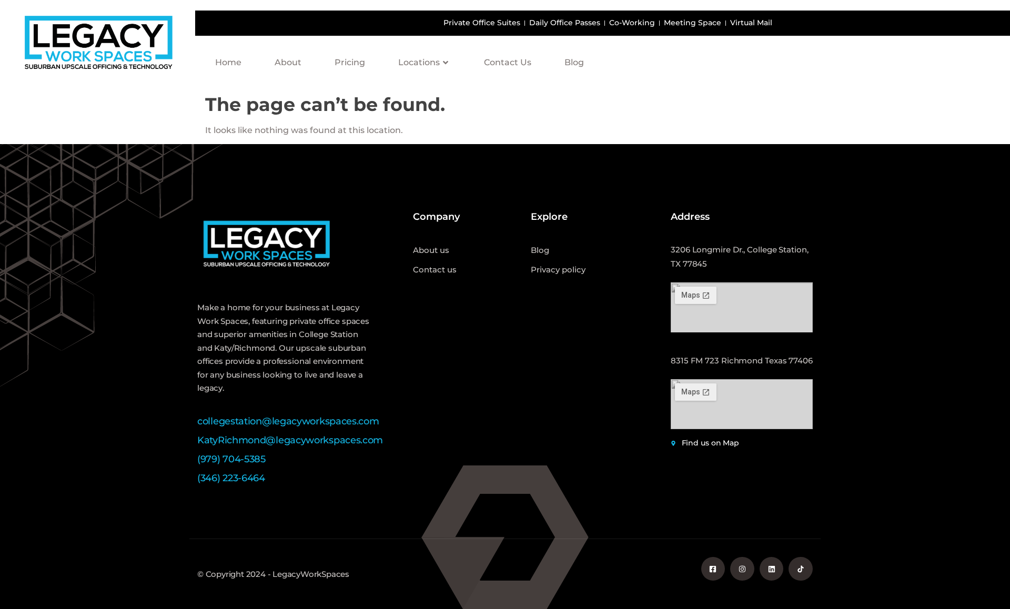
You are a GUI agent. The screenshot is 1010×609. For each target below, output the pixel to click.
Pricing (350, 62)
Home (228, 62)
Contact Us (507, 62)
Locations (419, 62)
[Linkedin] (772, 569)
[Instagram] (742, 569)
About (288, 62)
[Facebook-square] (713, 569)
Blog (574, 62)
